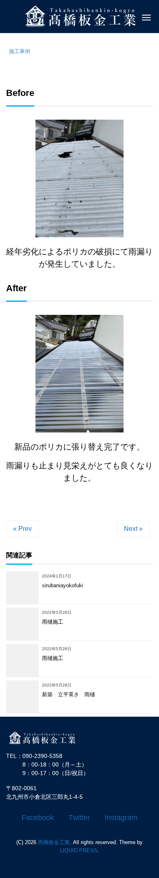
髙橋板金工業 (54, 842)
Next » (133, 528)
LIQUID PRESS (78, 850)
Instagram (121, 817)
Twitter (79, 817)
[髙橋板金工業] (47, 737)
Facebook (38, 817)
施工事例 (19, 51)
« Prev (22, 528)
